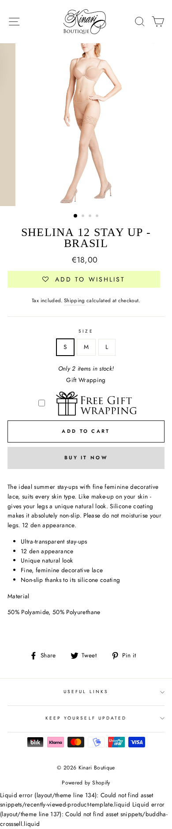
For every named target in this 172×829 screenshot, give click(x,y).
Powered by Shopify (86, 783)
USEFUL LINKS (86, 691)
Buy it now (86, 457)
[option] (86, 124)
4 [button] (98, 216)
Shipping (74, 300)
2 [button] (84, 216)
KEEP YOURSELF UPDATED (86, 718)
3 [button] (91, 216)
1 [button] (76, 216)
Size (86, 331)
